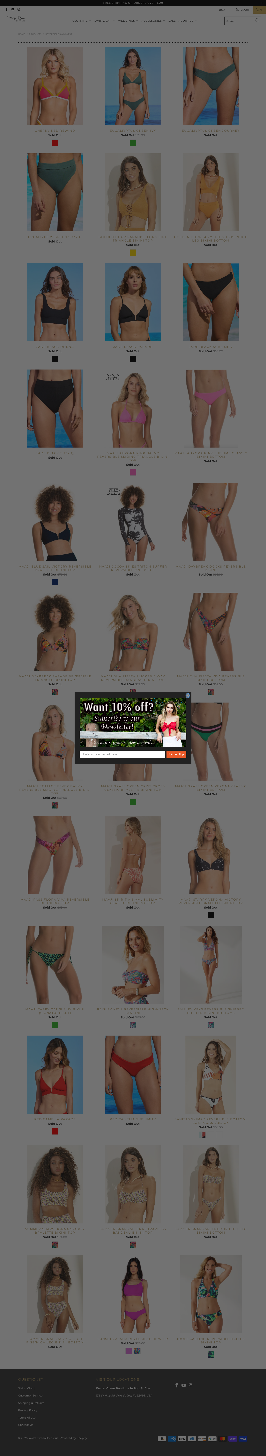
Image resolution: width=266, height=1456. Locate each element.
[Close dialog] (188, 695)
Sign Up (176, 754)
